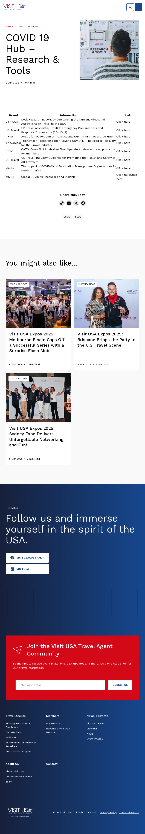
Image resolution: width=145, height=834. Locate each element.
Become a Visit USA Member (58, 730)
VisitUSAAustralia (30, 557)
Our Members (14, 732)
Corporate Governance (19, 776)
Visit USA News (29, 26)
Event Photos (95, 738)
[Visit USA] (14, 7)
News (9, 26)
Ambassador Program (18, 751)
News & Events (97, 716)
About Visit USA (15, 771)
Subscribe (120, 684)
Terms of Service (129, 812)
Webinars (11, 737)
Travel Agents (16, 716)
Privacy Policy (108, 812)
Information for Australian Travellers (21, 744)
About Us (12, 764)
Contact (52, 764)
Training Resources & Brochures (18, 725)
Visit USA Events (96, 723)
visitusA (22, 569)
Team (9, 781)
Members (52, 716)
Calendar (92, 728)
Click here (123, 121)
